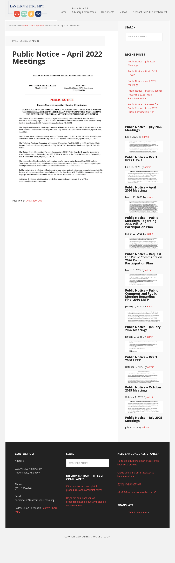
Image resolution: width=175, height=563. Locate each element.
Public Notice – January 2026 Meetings (142, 328)
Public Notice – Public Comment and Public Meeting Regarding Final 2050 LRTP (141, 295)
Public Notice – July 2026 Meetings (143, 128)
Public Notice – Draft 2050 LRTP (141, 358)
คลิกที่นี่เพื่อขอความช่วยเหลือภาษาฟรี (136, 492)
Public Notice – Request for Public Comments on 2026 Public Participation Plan (143, 108)
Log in (107, 536)
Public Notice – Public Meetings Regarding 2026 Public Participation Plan (145, 94)
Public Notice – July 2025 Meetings (143, 419)
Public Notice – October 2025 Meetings (143, 388)
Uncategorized (34, 200)
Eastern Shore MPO (27, 8)
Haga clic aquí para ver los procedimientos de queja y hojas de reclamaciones (86, 501)
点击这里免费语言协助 (129, 484)
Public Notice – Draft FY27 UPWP (141, 158)
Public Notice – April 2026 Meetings (140, 188)
